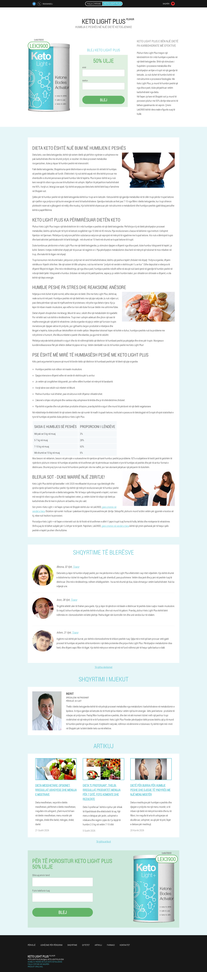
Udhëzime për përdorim (51, 945)
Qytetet (86, 945)
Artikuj (98, 945)
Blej (103, 99)
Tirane (76, 567)
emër (84, 67)
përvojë (31, 945)
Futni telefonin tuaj (41, 890)
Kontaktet (125, 945)
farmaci (111, 945)
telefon (85, 81)
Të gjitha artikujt (103, 841)
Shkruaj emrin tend (41, 875)
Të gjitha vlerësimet (103, 667)
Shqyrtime (72, 945)
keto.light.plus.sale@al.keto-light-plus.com (46, 959)
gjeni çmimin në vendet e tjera (115, 525)
